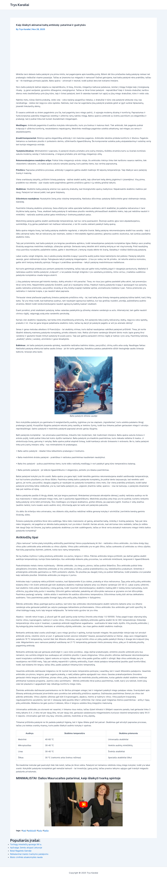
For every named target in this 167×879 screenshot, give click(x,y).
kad (24, 830)
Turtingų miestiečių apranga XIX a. (26, 844)
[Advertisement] (86, 52)
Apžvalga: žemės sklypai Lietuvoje (26, 847)
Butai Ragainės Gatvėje (20, 851)
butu (40, 830)
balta (46, 830)
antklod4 (32, 830)
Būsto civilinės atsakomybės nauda (26, 857)
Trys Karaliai (19, 5)
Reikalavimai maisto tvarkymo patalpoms (29, 854)
